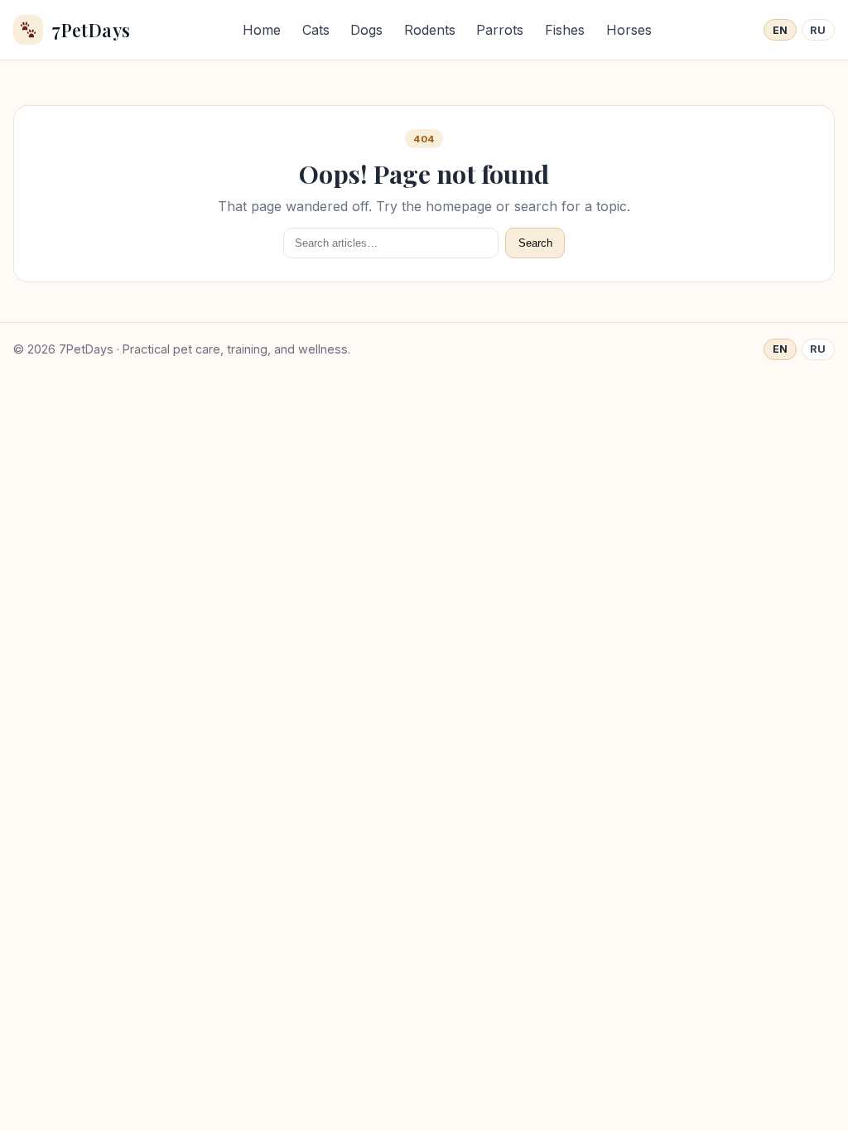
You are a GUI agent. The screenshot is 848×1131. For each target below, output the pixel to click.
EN (780, 30)
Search (535, 243)
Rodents (429, 30)
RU (818, 30)
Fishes (565, 30)
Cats (316, 30)
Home (262, 30)
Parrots (499, 30)
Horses (629, 30)
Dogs (366, 30)
